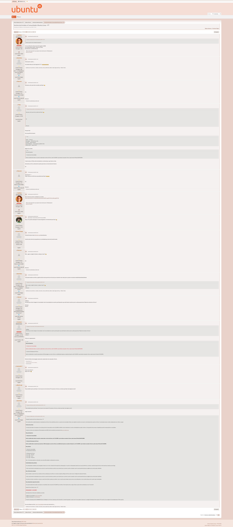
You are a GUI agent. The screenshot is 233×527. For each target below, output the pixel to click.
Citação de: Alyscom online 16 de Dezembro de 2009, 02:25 (35, 282)
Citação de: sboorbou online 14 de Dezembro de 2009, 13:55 (36, 39)
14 (33, 31)
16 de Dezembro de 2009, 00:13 (33, 194)
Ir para (201, 514)
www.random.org (65, 430)
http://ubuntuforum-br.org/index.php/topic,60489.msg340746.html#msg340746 (42, 198)
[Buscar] (213, 14)
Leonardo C (19, 366)
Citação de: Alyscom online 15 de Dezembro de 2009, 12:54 (35, 109)
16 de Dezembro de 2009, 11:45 (33, 386)
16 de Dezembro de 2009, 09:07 (33, 323)
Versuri (19, 297)
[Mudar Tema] (27, 1)
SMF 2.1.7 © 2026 (15, 525)
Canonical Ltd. (40, 523)
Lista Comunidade (38, 495)
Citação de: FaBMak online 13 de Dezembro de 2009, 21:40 (35, 416)
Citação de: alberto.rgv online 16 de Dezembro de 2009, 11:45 (36, 405)
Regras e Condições (211, 525)
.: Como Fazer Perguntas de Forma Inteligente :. (31, 362)
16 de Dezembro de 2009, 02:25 (33, 251)
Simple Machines (23, 525)
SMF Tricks (24, 521)
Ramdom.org (37, 235)
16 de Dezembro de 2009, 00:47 (33, 216)
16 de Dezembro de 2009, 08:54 (33, 298)
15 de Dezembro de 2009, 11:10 (33, 59)
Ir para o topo (16, 509)
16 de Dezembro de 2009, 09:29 (33, 367)
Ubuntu (34, 523)
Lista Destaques (37, 496)
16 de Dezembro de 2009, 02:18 (33, 232)
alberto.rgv (19, 385)
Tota (19, 104)
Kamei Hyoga (19, 231)
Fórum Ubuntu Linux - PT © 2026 (214, 523)
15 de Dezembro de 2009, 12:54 (33, 82)
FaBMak (19, 35)
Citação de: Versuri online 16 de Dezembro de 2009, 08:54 (35, 326)
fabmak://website (29, 52)
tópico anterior (208, 28)
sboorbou (19, 58)
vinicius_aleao (19, 215)
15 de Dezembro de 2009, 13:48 (33, 172)
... (31, 31)
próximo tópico (215, 28)
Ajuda (206, 525)
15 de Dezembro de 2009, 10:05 (33, 36)
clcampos (19, 322)
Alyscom (19, 81)
